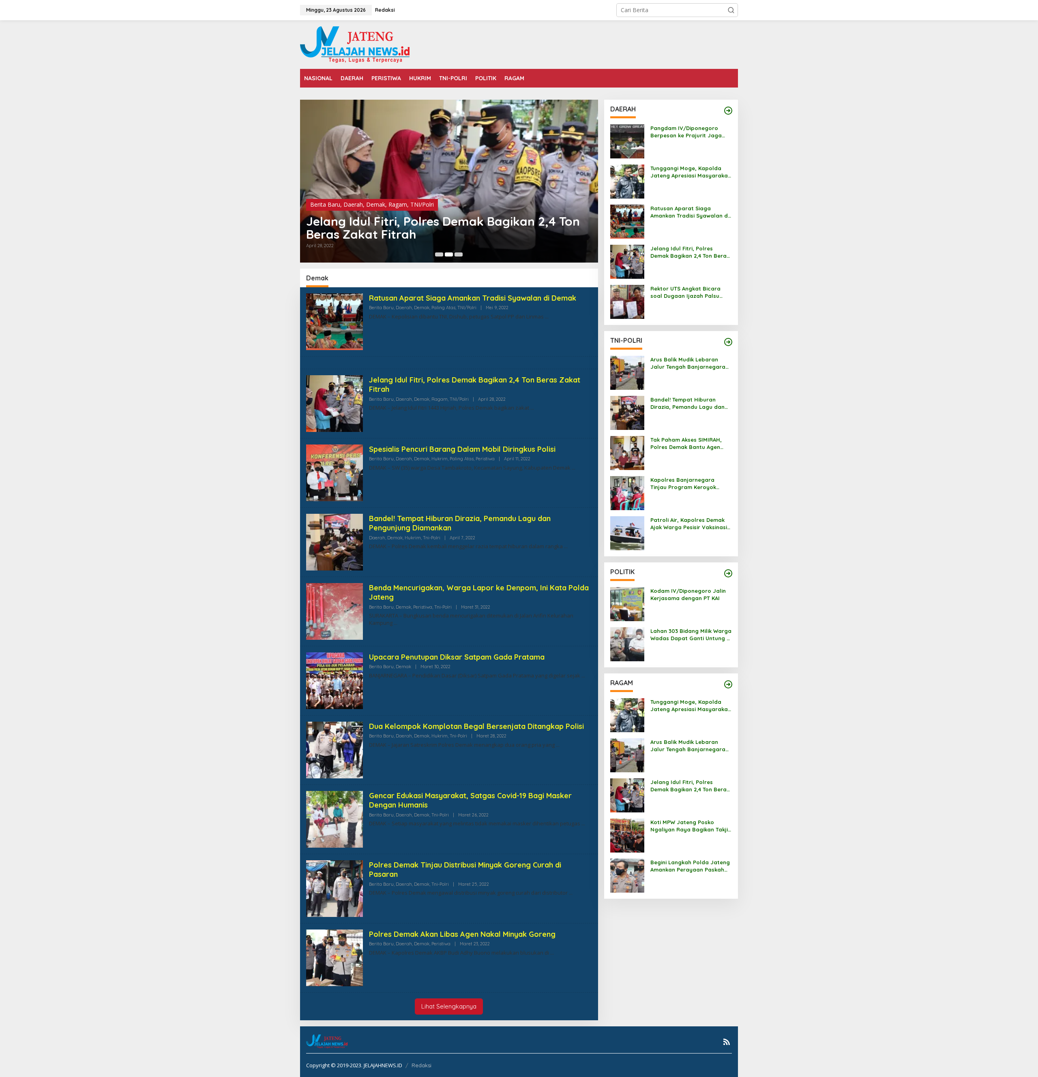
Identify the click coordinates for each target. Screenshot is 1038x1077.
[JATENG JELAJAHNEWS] (355, 44)
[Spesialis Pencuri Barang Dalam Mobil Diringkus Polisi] (573, 467)
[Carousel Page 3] (459, 254)
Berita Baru (325, 204)
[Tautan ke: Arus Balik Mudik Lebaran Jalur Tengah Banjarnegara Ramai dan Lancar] (627, 372)
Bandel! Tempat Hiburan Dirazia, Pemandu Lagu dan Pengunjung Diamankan (687, 403)
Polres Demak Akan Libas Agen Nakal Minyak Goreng (462, 934)
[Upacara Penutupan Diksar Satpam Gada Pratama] (583, 675)
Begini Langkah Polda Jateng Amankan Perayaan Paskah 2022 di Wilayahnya (690, 866)
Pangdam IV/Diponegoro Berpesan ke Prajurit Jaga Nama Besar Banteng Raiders (690, 132)
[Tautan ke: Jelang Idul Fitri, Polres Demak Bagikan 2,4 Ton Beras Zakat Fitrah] (449, 181)
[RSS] (726, 1041)
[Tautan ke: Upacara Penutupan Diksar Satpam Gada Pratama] (334, 680)
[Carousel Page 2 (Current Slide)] (449, 254)
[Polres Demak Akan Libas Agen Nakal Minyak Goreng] (552, 952)
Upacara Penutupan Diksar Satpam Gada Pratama (457, 657)
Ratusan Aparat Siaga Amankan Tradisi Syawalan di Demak (472, 298)
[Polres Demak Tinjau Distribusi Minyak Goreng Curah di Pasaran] (571, 892)
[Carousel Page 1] (439, 254)
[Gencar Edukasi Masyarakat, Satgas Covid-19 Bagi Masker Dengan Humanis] (583, 823)
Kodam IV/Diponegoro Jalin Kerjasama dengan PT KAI (688, 594)
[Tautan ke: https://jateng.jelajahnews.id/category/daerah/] (728, 110)
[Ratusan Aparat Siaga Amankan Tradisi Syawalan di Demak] (547, 316)
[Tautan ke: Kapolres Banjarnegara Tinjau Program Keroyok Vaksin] (627, 492)
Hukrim (439, 459)
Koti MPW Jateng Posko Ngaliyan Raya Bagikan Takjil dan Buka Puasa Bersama (689, 826)
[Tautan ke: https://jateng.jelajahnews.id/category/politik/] (728, 573)
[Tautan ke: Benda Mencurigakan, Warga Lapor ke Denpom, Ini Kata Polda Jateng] (334, 611)
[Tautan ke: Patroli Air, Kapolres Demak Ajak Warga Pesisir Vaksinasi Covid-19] (627, 532)
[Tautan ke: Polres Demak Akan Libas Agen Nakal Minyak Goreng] (334, 957)
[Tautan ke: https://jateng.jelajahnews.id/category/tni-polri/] (728, 342)
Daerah (353, 204)
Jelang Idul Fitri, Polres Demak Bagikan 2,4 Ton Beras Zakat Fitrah (443, 228)
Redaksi (421, 1065)
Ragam (397, 204)
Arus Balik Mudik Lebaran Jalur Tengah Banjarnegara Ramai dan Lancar (687, 363)
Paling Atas (443, 307)
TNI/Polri (422, 204)
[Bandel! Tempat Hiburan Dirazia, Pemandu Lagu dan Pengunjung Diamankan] (566, 546)
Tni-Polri (431, 538)
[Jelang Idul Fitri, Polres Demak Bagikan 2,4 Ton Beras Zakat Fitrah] (532, 407)
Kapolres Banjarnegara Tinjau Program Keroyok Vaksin (683, 484)
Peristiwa (485, 459)
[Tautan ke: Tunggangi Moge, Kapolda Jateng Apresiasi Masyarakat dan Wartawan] (627, 181)
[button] (731, 10)
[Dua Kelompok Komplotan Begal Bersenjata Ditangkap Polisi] (558, 745)
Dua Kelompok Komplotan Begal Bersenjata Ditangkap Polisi (476, 726)
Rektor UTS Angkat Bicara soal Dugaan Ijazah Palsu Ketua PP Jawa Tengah (685, 292)
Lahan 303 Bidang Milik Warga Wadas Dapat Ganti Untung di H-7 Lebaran (690, 635)
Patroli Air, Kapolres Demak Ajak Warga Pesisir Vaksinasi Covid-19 (688, 524)
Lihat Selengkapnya (448, 1006)
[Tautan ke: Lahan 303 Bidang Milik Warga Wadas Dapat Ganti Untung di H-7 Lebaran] (627, 643)
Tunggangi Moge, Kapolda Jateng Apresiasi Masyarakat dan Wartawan (690, 172)
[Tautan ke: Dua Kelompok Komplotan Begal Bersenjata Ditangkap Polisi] (334, 749)
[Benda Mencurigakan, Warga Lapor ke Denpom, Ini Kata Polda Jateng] (395, 623)
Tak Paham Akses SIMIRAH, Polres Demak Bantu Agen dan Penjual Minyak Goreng (687, 443)
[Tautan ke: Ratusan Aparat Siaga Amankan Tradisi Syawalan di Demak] (334, 321)
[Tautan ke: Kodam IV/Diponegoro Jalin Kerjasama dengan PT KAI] (627, 603)
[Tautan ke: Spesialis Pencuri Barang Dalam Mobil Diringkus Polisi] (334, 472)
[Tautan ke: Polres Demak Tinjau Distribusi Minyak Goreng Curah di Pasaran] (334, 888)
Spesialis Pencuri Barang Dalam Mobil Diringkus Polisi (462, 449)
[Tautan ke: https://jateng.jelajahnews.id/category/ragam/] (728, 684)
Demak (375, 204)
